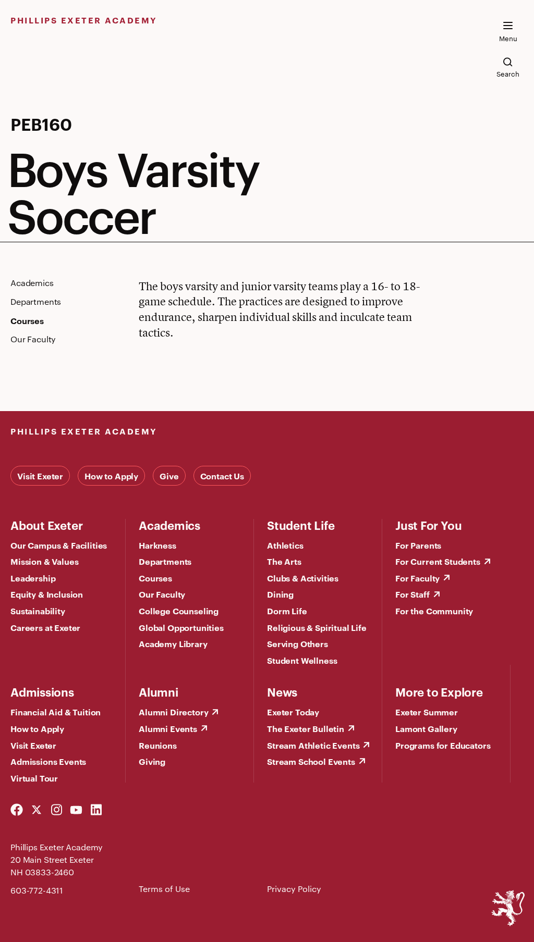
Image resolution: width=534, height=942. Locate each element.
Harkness (157, 545)
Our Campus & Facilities (58, 545)
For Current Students (437, 561)
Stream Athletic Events (313, 745)
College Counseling (179, 610)
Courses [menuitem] (27, 320)
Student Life (300, 524)
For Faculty (417, 578)
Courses (155, 578)
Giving (152, 761)
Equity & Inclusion (46, 594)
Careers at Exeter (45, 627)
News (282, 691)
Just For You (428, 524)
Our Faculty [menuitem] (33, 339)
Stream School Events (311, 761)
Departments (165, 561)
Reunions (158, 745)
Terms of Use (164, 888)
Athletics (285, 545)
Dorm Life (287, 610)
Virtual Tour (34, 778)
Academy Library (173, 643)
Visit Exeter (40, 475)
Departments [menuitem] (35, 302)
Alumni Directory (173, 711)
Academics (169, 524)
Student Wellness (302, 660)
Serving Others (297, 643)
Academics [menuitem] (32, 283)
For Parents (418, 545)
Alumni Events (168, 728)
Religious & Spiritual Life (317, 627)
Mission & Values (44, 561)
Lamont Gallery (426, 728)
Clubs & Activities (302, 578)
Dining (280, 594)
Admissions (42, 691)
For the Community (434, 610)
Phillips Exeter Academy (83, 20)
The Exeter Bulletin (305, 728)
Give (169, 475)
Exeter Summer (426, 711)
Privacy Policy (294, 888)
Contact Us (222, 475)
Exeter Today (293, 711)
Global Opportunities (181, 627)
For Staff (412, 594)
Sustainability (37, 610)
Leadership (32, 578)
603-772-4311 (36, 890)
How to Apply (111, 475)
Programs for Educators (442, 745)
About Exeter (46, 524)
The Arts (284, 561)
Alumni (158, 691)
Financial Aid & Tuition (55, 711)
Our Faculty (162, 594)
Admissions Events (48, 761)
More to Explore (439, 691)
